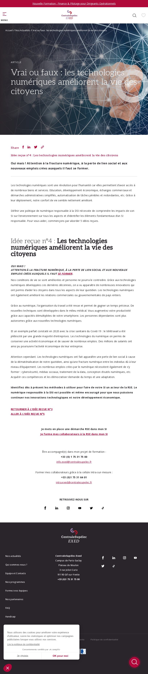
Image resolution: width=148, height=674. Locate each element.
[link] (69, 15)
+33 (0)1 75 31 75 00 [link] (69, 579)
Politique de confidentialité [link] (104, 639)
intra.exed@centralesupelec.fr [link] (74, 482)
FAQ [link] (7, 607)
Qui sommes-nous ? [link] (16, 564)
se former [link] (65, 273)
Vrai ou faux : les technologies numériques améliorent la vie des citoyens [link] (70, 30)
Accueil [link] (9, 30)
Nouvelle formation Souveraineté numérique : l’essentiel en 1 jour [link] (74, 3)
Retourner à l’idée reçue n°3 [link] (32, 409)
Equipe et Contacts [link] (15, 573)
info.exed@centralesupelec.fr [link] (74, 462)
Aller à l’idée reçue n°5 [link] (28, 414)
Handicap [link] (10, 616)
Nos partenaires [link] (14, 599)
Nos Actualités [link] (22, 30)
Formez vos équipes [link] (16, 590)
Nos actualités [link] (13, 556)
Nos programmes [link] (15, 582)
